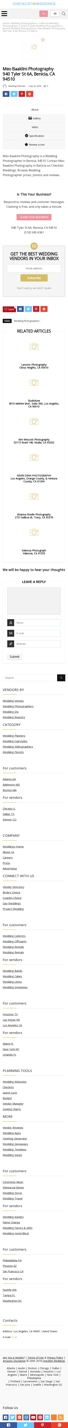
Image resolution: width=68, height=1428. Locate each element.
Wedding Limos (12, 981)
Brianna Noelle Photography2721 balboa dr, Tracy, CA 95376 (34, 516)
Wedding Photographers (24, 23)
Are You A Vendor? (14, 1357)
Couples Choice (12, 898)
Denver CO (10, 819)
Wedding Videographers (18, 746)
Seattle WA (10, 1290)
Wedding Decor (12, 1193)
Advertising (10, 868)
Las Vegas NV (11, 1019)
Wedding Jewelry (13, 1217)
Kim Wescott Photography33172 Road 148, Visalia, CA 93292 (34, 441)
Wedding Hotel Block (16, 1233)
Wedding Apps (12, 1133)
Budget (7, 1098)
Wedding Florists (13, 752)
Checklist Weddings (54, 1361)
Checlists (8, 1087)
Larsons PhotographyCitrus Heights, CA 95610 (33, 366)
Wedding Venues (13, 700)
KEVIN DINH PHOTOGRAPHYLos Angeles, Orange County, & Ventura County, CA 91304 (34, 478)
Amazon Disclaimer (14, 1361)
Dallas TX (8, 814)
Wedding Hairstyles (15, 741)
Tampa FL (9, 1295)
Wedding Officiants (14, 941)
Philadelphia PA (12, 1260)
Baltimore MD (11, 784)
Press (6, 863)
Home (6, 23)
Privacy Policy (55, 1357)
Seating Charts (12, 1109)
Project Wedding (13, 909)
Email (14, 1337)
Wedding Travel (12, 1198)
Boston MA (10, 790)
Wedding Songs (12, 1155)
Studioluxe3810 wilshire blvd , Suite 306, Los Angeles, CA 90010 (34, 403)
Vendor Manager (13, 1103)
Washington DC (12, 1300)
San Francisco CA (13, 1271)
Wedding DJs (11, 711)
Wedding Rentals (13, 947)
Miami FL (8, 1043)
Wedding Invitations (15, 987)
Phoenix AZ (10, 1266)
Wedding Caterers (14, 936)
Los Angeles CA (12, 1025)
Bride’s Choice (11, 892)
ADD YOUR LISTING (44, 14)
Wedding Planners (16, 86)
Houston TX (10, 1014)
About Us (8, 852)
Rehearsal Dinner (13, 1187)
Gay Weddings (12, 903)
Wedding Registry (14, 717)
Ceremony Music (13, 1182)
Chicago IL (9, 808)
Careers (8, 857)
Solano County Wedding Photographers (40, 25)
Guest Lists (10, 1092)
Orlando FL (9, 1054)
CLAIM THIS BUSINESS (34, 217)
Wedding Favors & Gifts (17, 1228)
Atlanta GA (9, 779)
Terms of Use (36, 1357)
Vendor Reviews (13, 1127)
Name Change (11, 1222)
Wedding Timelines (14, 1149)
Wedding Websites (14, 1081)
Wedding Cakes (12, 976)
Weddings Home (13, 846)
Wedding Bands (12, 971)
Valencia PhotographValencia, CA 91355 (34, 552)
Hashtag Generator (15, 1138)
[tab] (34, 109)
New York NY (11, 1049)
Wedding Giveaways (15, 1144)
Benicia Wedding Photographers (19, 28)
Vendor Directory (13, 887)
